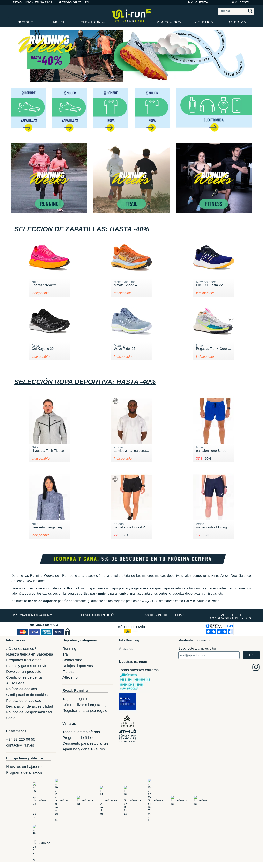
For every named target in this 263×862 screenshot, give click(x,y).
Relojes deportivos (77, 666)
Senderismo (72, 660)
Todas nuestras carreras (139, 670)
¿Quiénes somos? (21, 648)
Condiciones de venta (24, 677)
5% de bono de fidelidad (164, 615)
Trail (65, 654)
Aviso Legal (15, 683)
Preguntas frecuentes (23, 660)
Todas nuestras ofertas (81, 732)
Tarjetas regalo (74, 699)
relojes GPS (150, 601)
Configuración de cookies (27, 695)
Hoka (215, 575)
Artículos (126, 648)
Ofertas (237, 22)
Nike (206, 575)
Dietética (203, 22)
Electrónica (94, 22)
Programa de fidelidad (80, 738)
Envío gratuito (75, 2)
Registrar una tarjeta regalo (84, 710)
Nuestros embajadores (24, 767)
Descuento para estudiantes (85, 743)
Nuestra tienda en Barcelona (29, 654)
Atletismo (70, 677)
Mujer (59, 22)
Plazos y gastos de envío (26, 666)
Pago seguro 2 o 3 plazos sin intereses (230, 616)
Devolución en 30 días (32, 2)
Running (69, 648)
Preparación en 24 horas (33, 615)
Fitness (68, 672)
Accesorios (169, 22)
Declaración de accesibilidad (29, 706)
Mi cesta (242, 2)
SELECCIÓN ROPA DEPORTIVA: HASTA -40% (85, 382)
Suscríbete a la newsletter (197, 648)
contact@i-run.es (20, 745)
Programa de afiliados (24, 772)
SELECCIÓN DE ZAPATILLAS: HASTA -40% (81, 229)
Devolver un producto (23, 672)
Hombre (25, 22)
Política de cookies (21, 689)
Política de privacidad (23, 701)
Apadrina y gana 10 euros (83, 749)
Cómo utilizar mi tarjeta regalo (87, 705)
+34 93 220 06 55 (20, 739)
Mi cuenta (199, 2)
